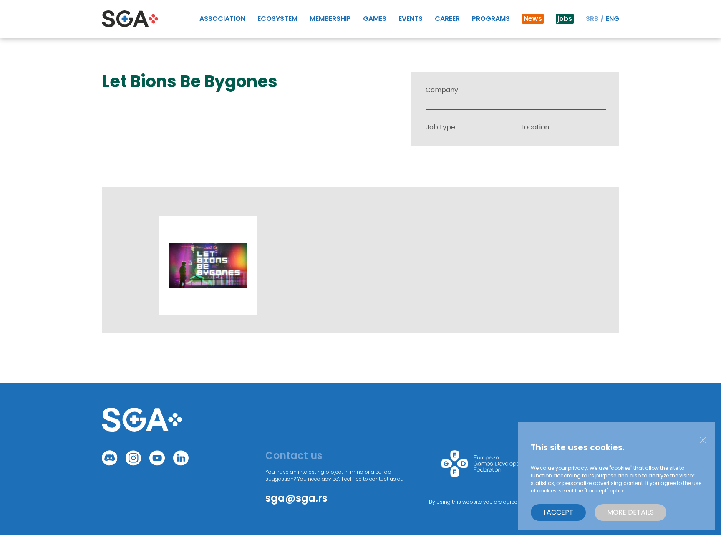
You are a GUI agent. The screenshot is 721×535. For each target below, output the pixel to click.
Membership (330, 18)
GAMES (374, 18)
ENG (612, 18)
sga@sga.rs (296, 498)
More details (630, 512)
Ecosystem (277, 18)
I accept (558, 512)
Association (222, 18)
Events (410, 18)
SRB (592, 18)
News (533, 18)
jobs (564, 18)
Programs (491, 18)
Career (447, 18)
